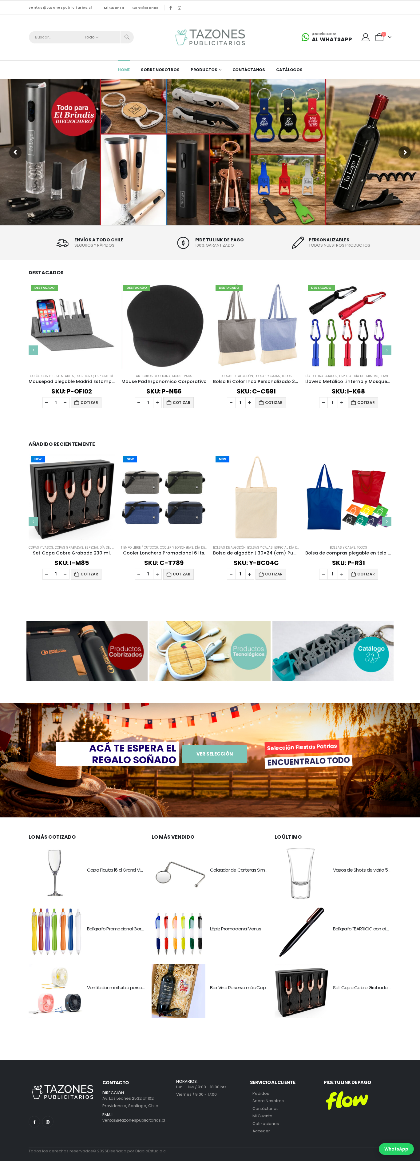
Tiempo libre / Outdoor (139, 547)
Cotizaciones (265, 1124)
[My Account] (365, 37)
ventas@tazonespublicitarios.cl (60, 7)
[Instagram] (180, 8)
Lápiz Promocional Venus (235, 928)
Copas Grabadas (69, 547)
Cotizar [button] (89, 402)
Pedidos (260, 1093)
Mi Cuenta (262, 1116)
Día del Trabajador (321, 376)
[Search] (127, 37)
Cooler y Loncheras (176, 547)
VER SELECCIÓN (214, 754)
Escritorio (84, 376)
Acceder (261, 1131)
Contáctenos (265, 1108)
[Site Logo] (210, 37)
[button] (33, 350)
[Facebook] (171, 8)
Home (124, 70)
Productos (204, 70)
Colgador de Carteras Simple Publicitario (252, 870)
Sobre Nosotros (160, 70)
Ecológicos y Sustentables (51, 376)
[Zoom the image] (87, 624)
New (38, 459)
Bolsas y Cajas (267, 376)
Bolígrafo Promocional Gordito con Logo (128, 928)
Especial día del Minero (358, 376)
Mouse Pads (182, 376)
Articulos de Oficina (153, 376)
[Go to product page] (348, 497)
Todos (287, 376)
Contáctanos (145, 7)
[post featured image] (55, 874)
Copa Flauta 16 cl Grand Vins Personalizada (131, 870)
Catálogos (289, 70)
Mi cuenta (114, 7)
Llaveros (387, 376)
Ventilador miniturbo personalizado (123, 987)
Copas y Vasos (41, 547)
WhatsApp (396, 1149)
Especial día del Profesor (295, 547)
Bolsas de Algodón (236, 376)
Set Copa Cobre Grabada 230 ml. (368, 987)
